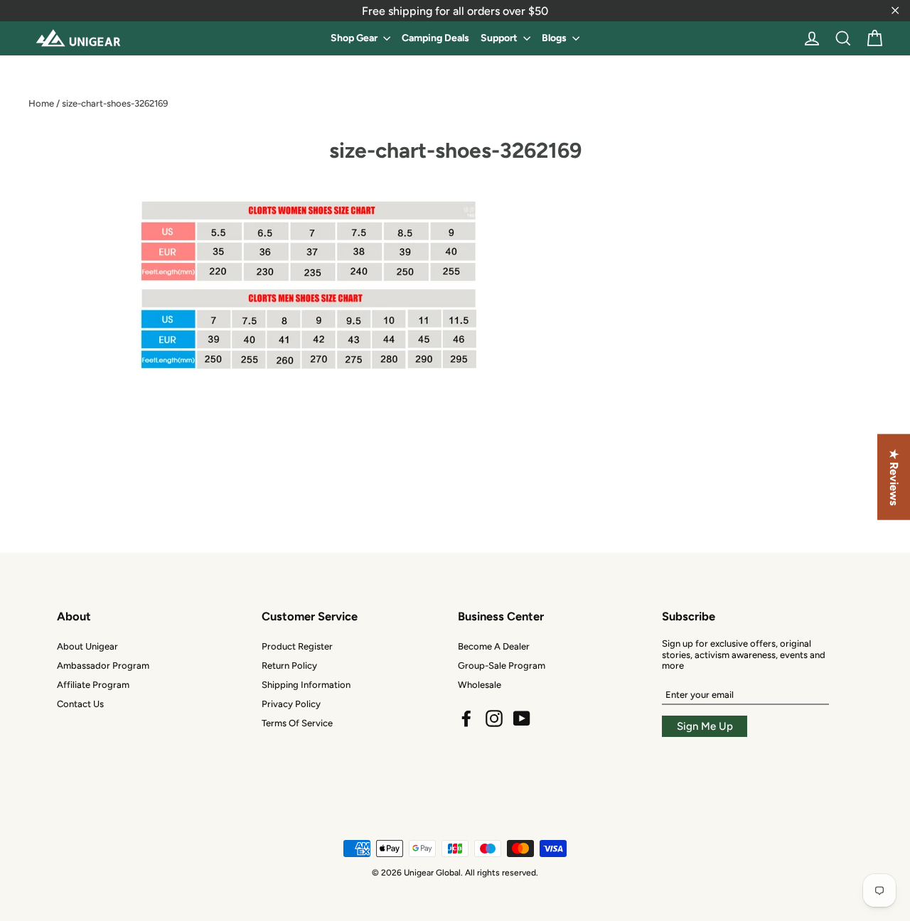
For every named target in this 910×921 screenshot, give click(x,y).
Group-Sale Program (501, 665)
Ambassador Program (103, 665)
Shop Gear (355, 38)
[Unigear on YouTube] (521, 718)
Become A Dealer (494, 646)
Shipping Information (306, 684)
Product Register (297, 646)
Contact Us (80, 704)
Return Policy (289, 665)
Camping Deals (435, 38)
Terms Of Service (297, 723)
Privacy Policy (291, 704)
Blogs (555, 38)
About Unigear (87, 646)
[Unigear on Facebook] (466, 718)
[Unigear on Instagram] (494, 718)
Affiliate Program (93, 684)
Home (41, 103)
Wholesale (479, 684)
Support (500, 38)
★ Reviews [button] (894, 477)
